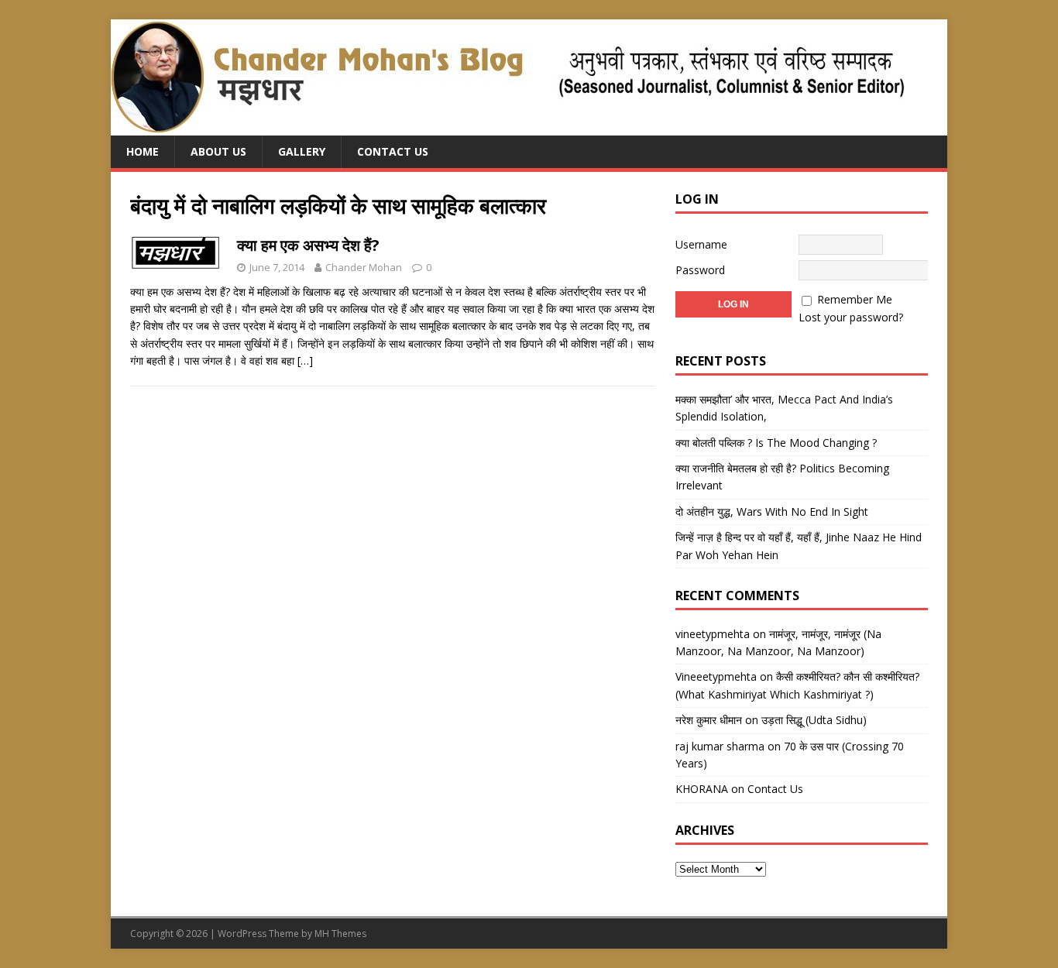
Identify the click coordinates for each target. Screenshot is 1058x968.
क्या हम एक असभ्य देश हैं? (308, 245)
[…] (305, 360)
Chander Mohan (363, 267)
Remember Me (854, 299)
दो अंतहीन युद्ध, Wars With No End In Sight (771, 511)
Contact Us (392, 151)
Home (142, 151)
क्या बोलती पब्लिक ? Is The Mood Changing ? (776, 442)
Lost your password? (851, 317)
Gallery (301, 151)
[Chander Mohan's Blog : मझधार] (508, 126)
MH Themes (340, 933)
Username (701, 244)
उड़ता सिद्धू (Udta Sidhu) (814, 719)
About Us (218, 151)
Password (700, 270)
